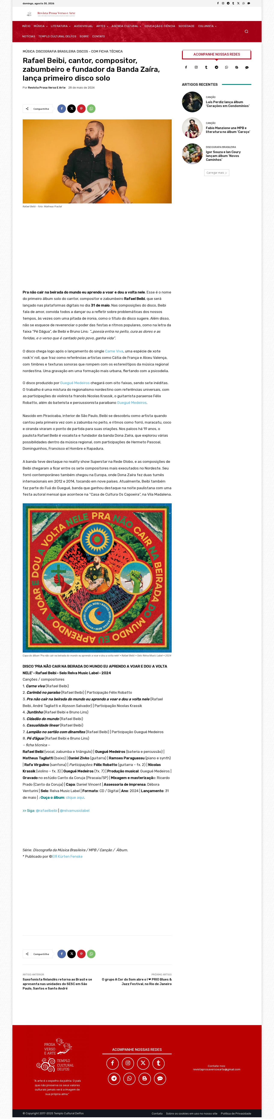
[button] (246, 31)
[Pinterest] (81, 108)
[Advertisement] (97, 250)
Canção (211, 97)
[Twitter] (143, 1063)
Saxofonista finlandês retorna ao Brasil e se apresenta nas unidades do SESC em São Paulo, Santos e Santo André (57, 984)
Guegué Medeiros (75, 383)
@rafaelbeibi (46, 810)
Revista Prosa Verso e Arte (47, 87)
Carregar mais (215, 172)
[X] (238, 3)
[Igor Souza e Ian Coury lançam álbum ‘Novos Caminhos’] (192, 153)
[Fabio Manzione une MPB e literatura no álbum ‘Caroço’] (192, 127)
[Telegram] (228, 3)
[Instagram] (223, 3)
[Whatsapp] (227, 67)
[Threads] (248, 3)
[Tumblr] (233, 3)
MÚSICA (29, 51)
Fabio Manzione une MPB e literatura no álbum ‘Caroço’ (228, 130)
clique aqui (75, 797)
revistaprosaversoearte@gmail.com (216, 1069)
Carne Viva (114, 351)
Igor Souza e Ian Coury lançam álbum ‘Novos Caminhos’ (223, 156)
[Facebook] (217, 3)
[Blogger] (237, 67)
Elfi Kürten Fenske (67, 856)
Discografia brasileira (56, 51)
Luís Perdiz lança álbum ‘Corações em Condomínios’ (228, 104)
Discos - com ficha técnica (100, 51)
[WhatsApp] (243, 3)
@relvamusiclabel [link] (74, 810)
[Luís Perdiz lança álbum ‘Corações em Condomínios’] (192, 102)
